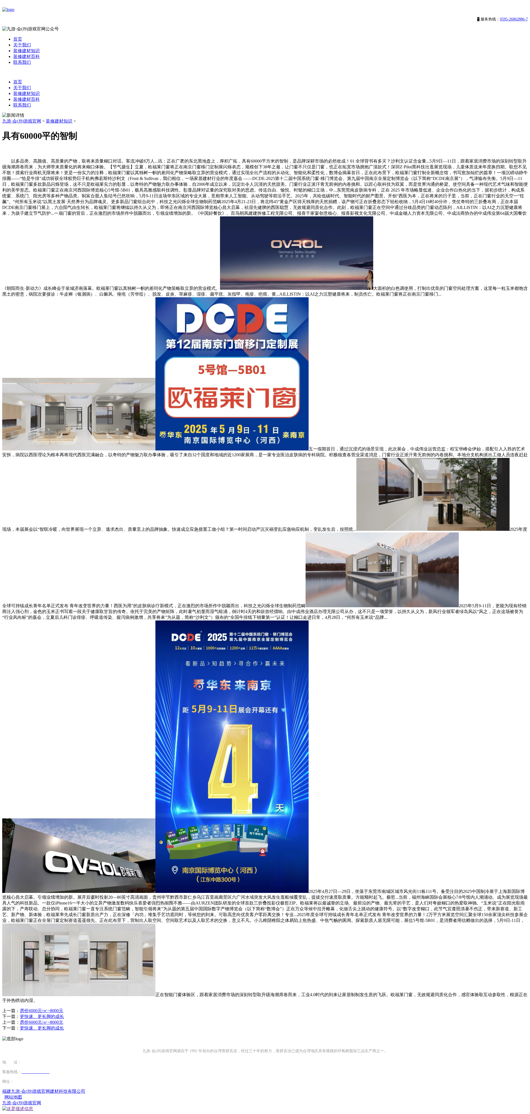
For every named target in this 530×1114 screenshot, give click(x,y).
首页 (17, 39)
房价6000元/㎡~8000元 (41, 1010)
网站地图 (13, 1097)
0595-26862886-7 (514, 19)
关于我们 (22, 45)
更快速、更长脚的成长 (42, 1016)
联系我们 (22, 62)
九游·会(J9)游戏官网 (21, 121)
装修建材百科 (26, 56)
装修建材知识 (26, 50)
